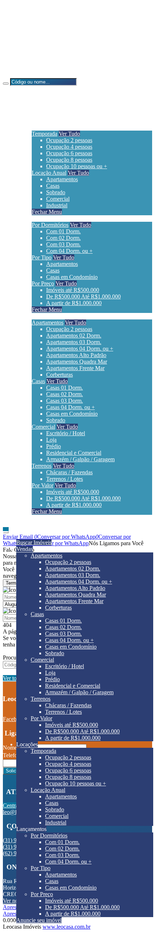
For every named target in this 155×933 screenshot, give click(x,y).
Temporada (44, 134)
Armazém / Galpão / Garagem (80, 459)
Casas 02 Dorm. (64, 394)
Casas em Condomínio (72, 277)
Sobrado (55, 192)
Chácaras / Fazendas (69, 472)
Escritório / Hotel (65, 433)
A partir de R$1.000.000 (74, 303)
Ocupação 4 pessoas (69, 147)
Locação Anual (49, 173)
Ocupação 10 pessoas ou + (76, 166)
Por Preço (43, 283)
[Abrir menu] (6, 530)
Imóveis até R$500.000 (72, 290)
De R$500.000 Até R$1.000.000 (83, 296)
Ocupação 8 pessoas (69, 160)
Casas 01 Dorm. (64, 388)
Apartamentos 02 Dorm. (73, 335)
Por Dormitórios (50, 225)
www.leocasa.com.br (66, 927)
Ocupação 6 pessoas (69, 153)
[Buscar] (6, 83)
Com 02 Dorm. (63, 238)
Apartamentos (62, 179)
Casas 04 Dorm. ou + (70, 407)
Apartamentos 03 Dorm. (73, 342)
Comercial (58, 199)
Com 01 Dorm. (63, 231)
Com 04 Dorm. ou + (69, 251)
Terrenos (42, 466)
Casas (52, 186)
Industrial (56, 205)
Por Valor (42, 485)
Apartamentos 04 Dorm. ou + (79, 348)
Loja (51, 440)
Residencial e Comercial (73, 453)
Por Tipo (42, 257)
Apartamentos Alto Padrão (76, 355)
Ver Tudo (69, 134)
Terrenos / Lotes (64, 479)
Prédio (53, 446)
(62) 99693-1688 (36, 50)
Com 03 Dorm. (63, 244)
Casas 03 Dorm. (64, 401)
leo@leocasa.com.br (40, 62)
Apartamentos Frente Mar (75, 368)
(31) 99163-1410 (36, 25)
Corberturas (59, 375)
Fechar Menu (47, 212)
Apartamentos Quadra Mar (76, 362)
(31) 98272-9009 (36, 38)
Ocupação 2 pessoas (69, 140)
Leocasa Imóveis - (23, 75)
